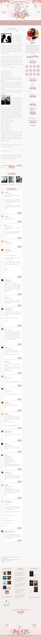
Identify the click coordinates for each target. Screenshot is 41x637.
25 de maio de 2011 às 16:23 (8, 432)
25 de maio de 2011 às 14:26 (8, 403)
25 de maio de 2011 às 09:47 (8, 217)
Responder (19, 221)
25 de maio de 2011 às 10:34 (8, 281)
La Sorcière (6, 402)
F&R (5, 376)
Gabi (5, 388)
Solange (5, 347)
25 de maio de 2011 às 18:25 (8, 473)
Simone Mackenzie (8, 308)
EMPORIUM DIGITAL (30, 635)
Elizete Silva (17, 577)
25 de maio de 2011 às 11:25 (8, 348)
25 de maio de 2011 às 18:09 (8, 456)
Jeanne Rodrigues (7, 249)
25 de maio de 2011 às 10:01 (8, 226)
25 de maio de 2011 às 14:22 (8, 377)
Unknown (6, 192)
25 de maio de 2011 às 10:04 (8, 242)
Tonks (5, 224)
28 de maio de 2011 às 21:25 (8, 532)
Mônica (5, 454)
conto (5, 167)
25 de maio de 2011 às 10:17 (8, 251)
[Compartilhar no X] (19, 165)
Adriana (6, 443)
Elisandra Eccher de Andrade (9, 531)
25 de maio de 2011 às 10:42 (8, 298)
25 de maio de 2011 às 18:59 (8, 486)
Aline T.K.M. (6, 472)
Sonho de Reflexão (7, 501)
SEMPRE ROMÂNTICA (21, 635)
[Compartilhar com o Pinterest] (21, 165)
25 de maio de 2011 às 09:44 (8, 193)
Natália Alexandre (7, 431)
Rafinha (5, 241)
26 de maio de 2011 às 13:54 (8, 502)
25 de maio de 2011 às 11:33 (8, 362)
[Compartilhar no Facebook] (17, 165)
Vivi (5, 328)
